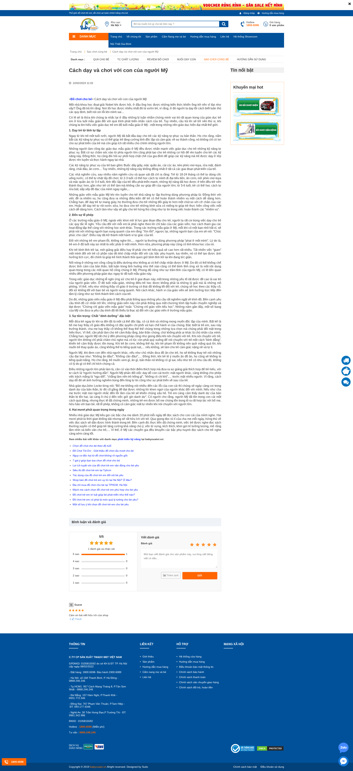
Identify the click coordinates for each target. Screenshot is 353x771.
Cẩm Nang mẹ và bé (174, 36)
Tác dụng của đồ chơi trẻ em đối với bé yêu (98, 475)
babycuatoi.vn (98, 766)
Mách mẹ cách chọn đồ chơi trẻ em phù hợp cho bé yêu (105, 489)
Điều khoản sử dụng (272, 766)
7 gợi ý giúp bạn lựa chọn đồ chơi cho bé (96, 460)
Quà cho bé (101, 59)
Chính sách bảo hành (191, 671)
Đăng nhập (249, 13)
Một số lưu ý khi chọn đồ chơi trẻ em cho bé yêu (101, 504)
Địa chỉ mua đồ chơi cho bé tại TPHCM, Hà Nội (100, 484)
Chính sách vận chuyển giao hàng (198, 682)
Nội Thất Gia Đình (120, 43)
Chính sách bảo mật (245, 766)
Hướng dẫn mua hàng (272, 13)
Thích (75, 619)
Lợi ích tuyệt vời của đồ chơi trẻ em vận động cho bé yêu (106, 465)
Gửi (199, 575)
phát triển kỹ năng (129, 439)
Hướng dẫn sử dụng (251, 59)
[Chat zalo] (346, 382)
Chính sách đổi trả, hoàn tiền (195, 687)
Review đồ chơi (158, 59)
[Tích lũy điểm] (346, 371)
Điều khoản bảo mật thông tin (195, 666)
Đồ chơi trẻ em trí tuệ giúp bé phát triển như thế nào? (104, 494)
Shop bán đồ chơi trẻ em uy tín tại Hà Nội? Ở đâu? (102, 479)
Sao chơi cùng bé (216, 59)
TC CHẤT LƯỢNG (128, 59)
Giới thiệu (148, 656)
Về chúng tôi (133, 36)
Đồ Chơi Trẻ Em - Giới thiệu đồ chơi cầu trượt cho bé (103, 450)
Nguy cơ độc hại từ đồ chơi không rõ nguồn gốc (100, 455)
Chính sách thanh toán (192, 677)
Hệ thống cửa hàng (190, 656)
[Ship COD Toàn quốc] (346, 360)
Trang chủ (116, 36)
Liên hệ (224, 36)
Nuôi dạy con (186, 59)
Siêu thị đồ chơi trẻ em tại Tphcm (92, 470)
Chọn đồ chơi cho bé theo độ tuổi (92, 445)
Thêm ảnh (172, 575)
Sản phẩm (151, 36)
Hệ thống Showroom (245, 36)
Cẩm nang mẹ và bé (154, 671)
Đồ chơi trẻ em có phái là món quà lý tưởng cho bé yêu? (105, 499)
